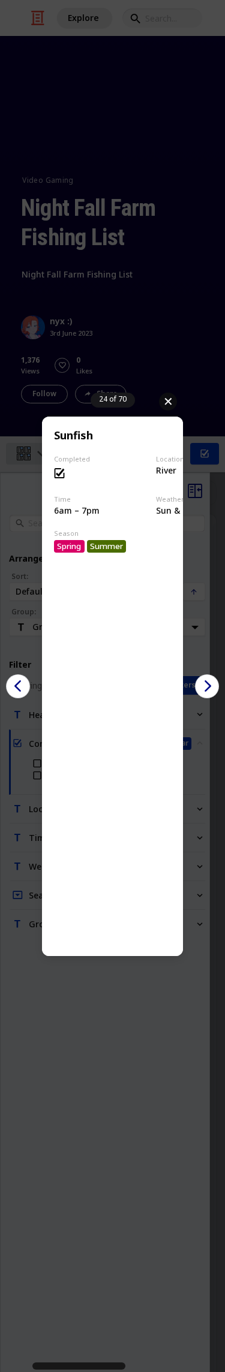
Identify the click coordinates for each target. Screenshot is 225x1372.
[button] (18, 686)
